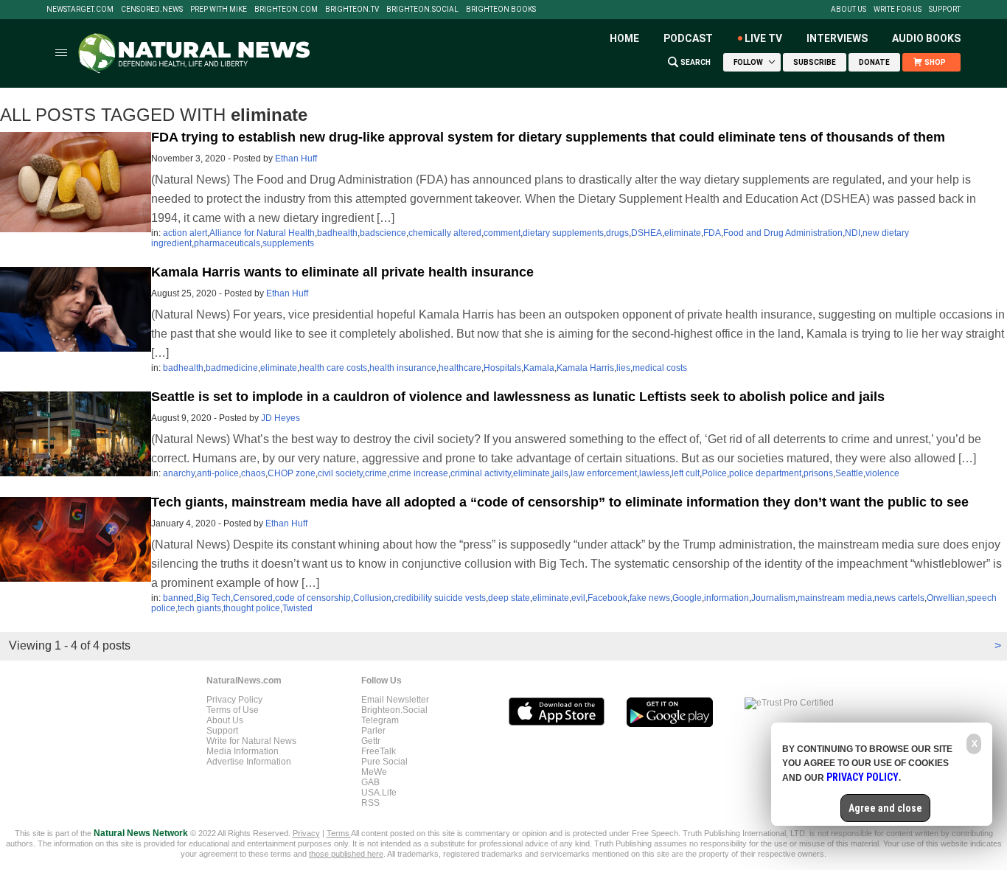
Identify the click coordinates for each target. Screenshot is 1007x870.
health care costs (333, 368)
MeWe (374, 772)
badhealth (337, 233)
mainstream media (835, 598)
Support (945, 9)
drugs (617, 233)
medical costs (660, 368)
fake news (650, 598)
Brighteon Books (501, 9)
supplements (288, 243)
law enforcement (604, 473)
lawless (654, 473)
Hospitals (502, 368)
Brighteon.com (286, 9)
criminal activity (480, 473)
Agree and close (885, 808)
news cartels (899, 598)
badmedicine (232, 368)
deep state (509, 598)
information (726, 598)
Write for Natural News (251, 741)
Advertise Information (248, 761)
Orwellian (946, 598)
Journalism (773, 598)
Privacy (306, 833)
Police (714, 473)
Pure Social (384, 761)
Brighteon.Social (422, 9)
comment (502, 233)
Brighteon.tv (352, 9)
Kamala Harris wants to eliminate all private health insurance (342, 272)
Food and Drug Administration (783, 233)
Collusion (372, 598)
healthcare (460, 368)
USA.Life (379, 792)
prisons (818, 473)
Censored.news (152, 9)
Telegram (380, 720)
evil (578, 598)
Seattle (849, 473)
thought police (251, 608)
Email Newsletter (395, 700)
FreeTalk (378, 751)
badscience (383, 233)
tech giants (199, 608)
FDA (712, 233)
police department (765, 473)
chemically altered (444, 233)
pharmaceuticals (227, 243)
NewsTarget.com (80, 9)
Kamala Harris (585, 368)
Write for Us (897, 9)
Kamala (538, 368)
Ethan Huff (296, 158)
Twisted (297, 608)
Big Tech (213, 598)
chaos (253, 473)
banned (178, 598)
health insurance (402, 368)
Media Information (242, 751)
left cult (686, 473)
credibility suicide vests (440, 598)
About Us (848, 9)
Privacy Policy (234, 700)
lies (623, 368)
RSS (370, 803)
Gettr (370, 741)
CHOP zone (292, 473)
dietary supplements (563, 233)
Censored (253, 598)
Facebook (607, 598)
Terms (339, 833)
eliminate (682, 233)
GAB (370, 782)
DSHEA (646, 233)
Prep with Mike (218, 9)
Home (624, 38)
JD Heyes (280, 418)
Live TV (763, 38)
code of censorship (313, 598)
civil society (340, 473)
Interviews (837, 38)
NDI (852, 233)
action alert (185, 233)
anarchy (179, 473)
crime (376, 473)
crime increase (418, 473)
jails (560, 473)
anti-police (218, 473)
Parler (373, 730)
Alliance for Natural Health (262, 233)
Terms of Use (232, 710)
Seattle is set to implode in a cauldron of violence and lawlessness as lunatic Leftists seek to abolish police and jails (518, 396)
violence (882, 473)
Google (687, 598)
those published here (346, 853)
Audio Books (926, 38)
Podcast (688, 38)
